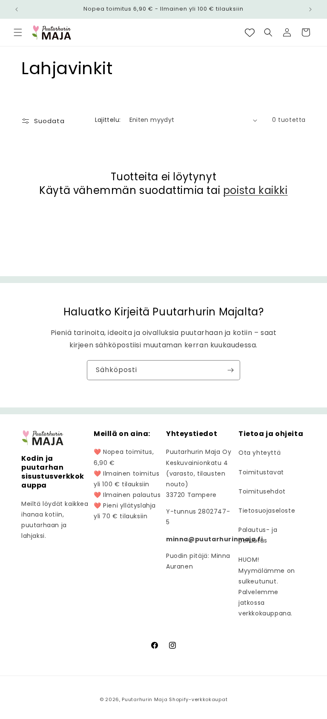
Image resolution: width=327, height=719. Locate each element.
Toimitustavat (261, 472)
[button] (18, 32)
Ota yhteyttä (259, 452)
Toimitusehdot (262, 491)
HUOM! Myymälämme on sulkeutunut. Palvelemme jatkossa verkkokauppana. (266, 586)
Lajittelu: (108, 120)
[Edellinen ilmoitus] (16, 9)
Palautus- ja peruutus (257, 535)
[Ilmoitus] (310, 9)
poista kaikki (255, 190)
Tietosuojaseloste (266, 510)
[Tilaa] (230, 370)
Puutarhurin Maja (144, 699)
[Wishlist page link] (250, 33)
